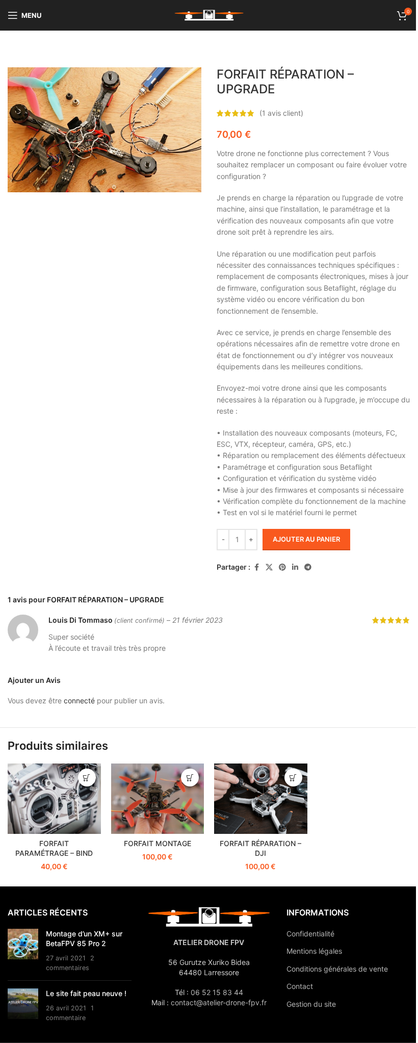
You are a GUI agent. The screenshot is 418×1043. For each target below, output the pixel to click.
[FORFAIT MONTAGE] (157, 798)
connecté (79, 700)
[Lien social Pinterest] (282, 567)
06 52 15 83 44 (217, 992)
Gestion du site (311, 1004)
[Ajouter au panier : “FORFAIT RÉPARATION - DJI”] (293, 777)
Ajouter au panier (306, 539)
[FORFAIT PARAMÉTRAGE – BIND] (54, 798)
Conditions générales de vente (337, 968)
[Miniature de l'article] (23, 951)
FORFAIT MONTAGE (157, 843)
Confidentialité (310, 933)
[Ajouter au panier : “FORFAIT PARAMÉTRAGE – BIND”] (87, 777)
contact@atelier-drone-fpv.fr (219, 1002)
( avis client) (281, 113)
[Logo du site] (209, 14)
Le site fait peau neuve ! (86, 993)
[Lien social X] (269, 567)
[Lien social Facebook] (256, 567)
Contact (299, 986)
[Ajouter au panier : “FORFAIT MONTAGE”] (190, 777)
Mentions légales (314, 951)
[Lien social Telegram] (308, 567)
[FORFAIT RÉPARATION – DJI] (260, 798)
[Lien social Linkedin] (295, 567)
